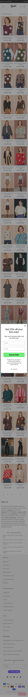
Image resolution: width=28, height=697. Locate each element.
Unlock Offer (14, 355)
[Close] (25, 326)
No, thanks (14, 369)
